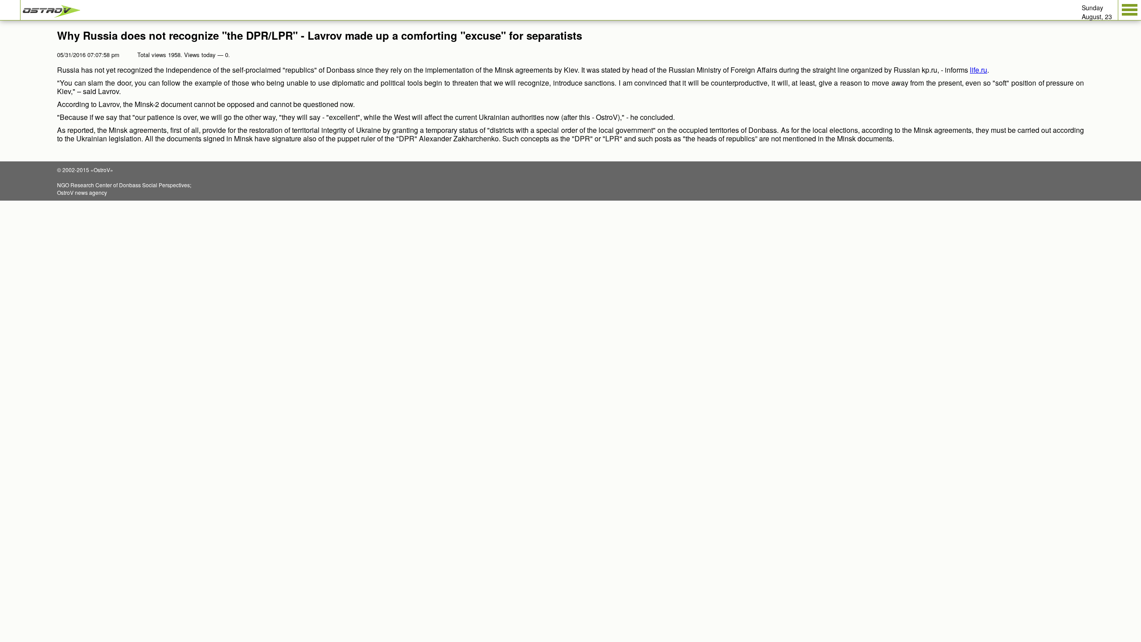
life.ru (978, 70)
